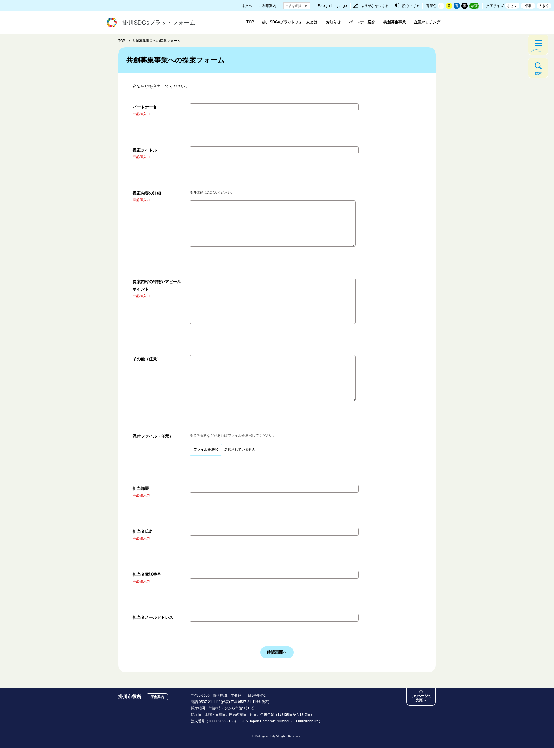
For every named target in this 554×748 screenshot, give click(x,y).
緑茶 (474, 6)
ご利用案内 (267, 6)
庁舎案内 (157, 697)
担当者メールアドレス (153, 617)
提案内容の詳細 (147, 193)
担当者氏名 (143, 531)
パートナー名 (145, 107)
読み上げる (411, 6)
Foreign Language (332, 6)
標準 (528, 6)
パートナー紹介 (362, 22)
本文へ (247, 6)
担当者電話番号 (147, 574)
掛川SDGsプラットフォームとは (289, 22)
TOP (250, 22)
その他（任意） (147, 359)
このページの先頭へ (421, 698)
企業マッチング (427, 22)
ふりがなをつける (374, 6)
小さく (512, 6)
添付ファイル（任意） (153, 436)
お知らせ (333, 22)
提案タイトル (145, 150)
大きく (544, 6)
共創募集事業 (394, 22)
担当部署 (141, 488)
